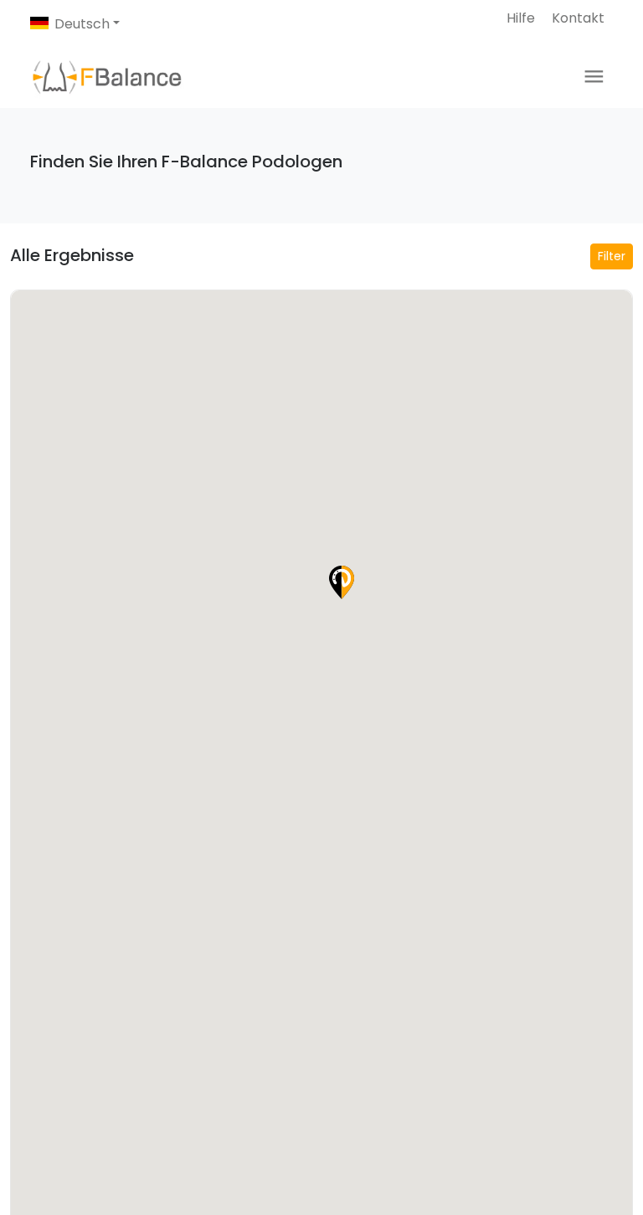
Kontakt (578, 18)
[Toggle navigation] (594, 76)
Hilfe (521, 18)
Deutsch (82, 23)
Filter (611, 256)
